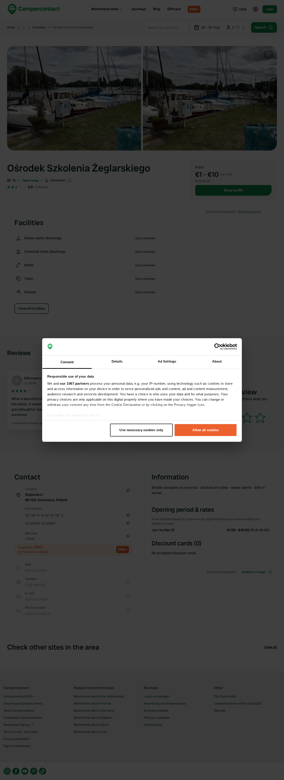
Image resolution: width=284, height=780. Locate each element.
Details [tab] (117, 361)
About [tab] (217, 361)
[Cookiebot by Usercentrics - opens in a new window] (217, 347)
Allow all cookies (205, 430)
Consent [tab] (67, 362)
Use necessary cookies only (141, 430)
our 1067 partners (74, 383)
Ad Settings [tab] (167, 361)
